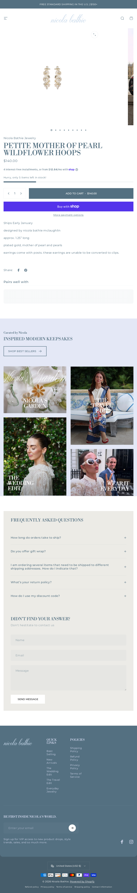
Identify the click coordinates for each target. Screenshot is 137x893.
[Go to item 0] (51, 130)
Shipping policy (82, 887)
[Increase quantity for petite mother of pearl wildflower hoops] (22, 193)
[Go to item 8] (81, 130)
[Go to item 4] (64, 130)
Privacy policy (47, 887)
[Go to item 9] (85, 130)
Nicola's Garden (35, 404)
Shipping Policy (76, 749)
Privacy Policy (75, 766)
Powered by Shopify (82, 881)
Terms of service (64, 887)
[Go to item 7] (77, 130)
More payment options (68, 215)
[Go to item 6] (73, 130)
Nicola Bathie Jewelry (20, 138)
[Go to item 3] (60, 130)
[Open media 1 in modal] (94, 34)
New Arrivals (52, 761)
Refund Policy (75, 758)
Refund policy (32, 887)
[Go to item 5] (68, 130)
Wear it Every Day (114, 486)
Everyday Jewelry (53, 790)
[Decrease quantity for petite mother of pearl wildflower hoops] (8, 193)
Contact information (102, 887)
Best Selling (51, 752)
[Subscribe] (72, 828)
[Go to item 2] (56, 130)
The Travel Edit (102, 405)
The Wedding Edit (21, 483)
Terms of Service (76, 775)
